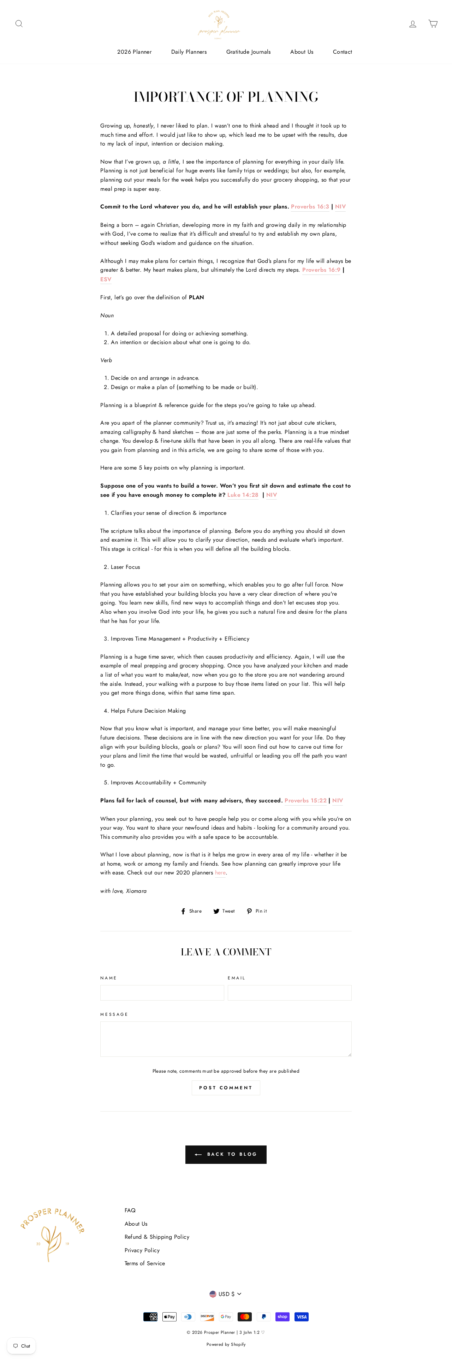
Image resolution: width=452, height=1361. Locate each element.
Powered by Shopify (226, 1344)
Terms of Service (145, 1263)
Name (108, 978)
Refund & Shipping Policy (157, 1237)
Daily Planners (189, 52)
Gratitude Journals (248, 52)
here (220, 872)
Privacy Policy (142, 1250)
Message (114, 1014)
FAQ (130, 1210)
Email (237, 978)
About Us (301, 52)
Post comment (226, 1087)
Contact (342, 52)
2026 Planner (134, 52)
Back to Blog (231, 1154)
